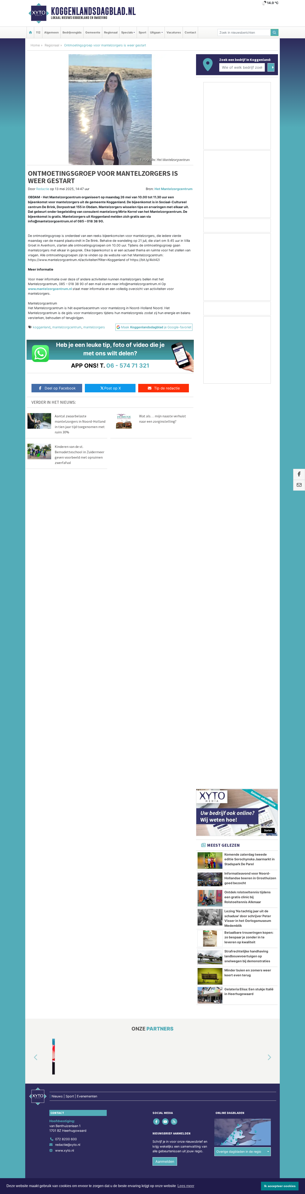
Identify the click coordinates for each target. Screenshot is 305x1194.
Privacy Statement (261, 788)
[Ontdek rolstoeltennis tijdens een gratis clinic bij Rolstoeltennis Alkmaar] (210, 498)
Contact (190, 32)
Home (35, 45)
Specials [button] (127, 32)
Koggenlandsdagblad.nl (93, 11)
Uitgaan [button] (155, 32)
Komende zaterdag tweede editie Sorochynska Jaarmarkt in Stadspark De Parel (249, 459)
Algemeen (51, 32)
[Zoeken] (275, 32)
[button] (30, 657)
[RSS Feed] (174, 721)
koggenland (41, 327)
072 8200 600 (66, 739)
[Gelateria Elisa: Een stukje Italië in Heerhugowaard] (210, 595)
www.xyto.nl (64, 750)
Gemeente (92, 32)
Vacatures (174, 32)
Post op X (112, 388)
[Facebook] (156, 721)
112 (38, 32)
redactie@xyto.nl (67, 744)
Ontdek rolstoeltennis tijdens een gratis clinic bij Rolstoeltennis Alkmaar (247, 496)
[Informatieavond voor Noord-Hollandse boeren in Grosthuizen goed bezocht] (210, 479)
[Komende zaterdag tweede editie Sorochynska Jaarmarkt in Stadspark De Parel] (210, 460)
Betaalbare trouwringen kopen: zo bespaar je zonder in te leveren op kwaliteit (248, 537)
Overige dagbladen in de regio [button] (238, 751)
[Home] (30, 32)
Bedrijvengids (72, 32)
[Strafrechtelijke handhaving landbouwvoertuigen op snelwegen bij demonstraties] (210, 557)
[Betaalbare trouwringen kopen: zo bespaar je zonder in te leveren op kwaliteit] (210, 538)
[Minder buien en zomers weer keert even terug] (210, 576)
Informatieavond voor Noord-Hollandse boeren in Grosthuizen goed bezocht (250, 478)
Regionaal (110, 32)
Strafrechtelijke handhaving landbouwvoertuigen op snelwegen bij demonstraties (247, 556)
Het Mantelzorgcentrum (173, 189)
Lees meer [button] (186, 1186)
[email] (299, 485)
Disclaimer (238, 788)
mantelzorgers (94, 327)
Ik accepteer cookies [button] (280, 1186)
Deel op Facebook (60, 388)
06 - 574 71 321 (127, 365)
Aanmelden (164, 761)
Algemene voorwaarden (212, 788)
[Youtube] (165, 721)
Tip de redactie (167, 388)
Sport (142, 32)
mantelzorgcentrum (66, 327)
